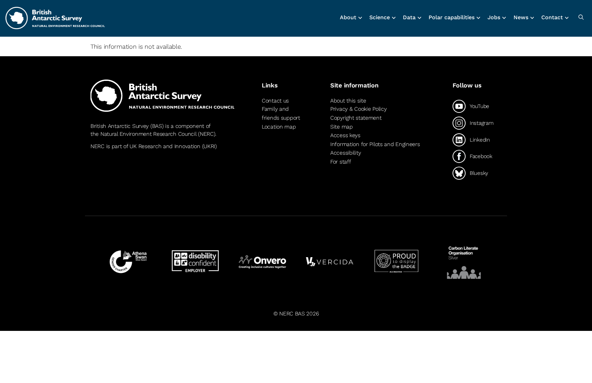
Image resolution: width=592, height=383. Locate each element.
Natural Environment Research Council (148, 134)
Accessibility (345, 152)
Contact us (275, 100)
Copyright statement (356, 118)
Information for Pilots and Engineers (375, 144)
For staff (340, 161)
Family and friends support (281, 113)
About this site (348, 100)
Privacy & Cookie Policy (358, 109)
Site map (341, 126)
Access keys (345, 135)
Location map (279, 126)
